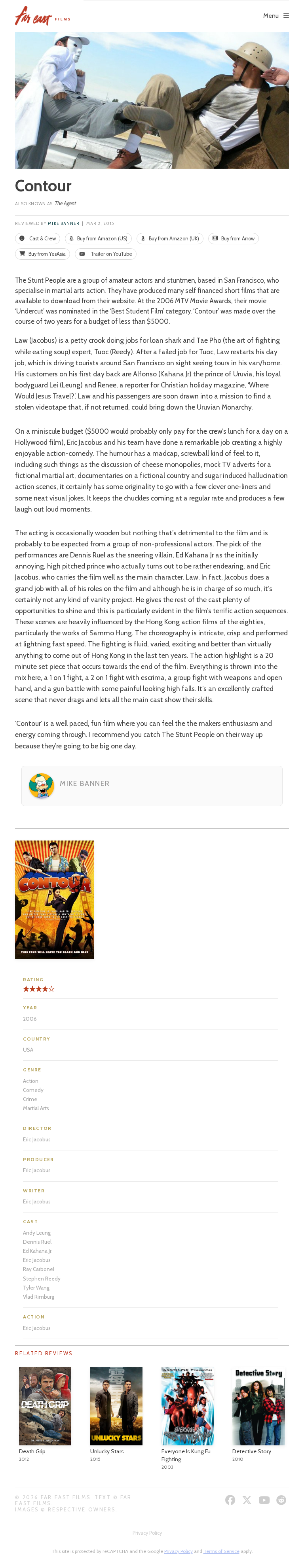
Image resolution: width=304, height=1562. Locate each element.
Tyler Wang (36, 1287)
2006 (30, 1019)
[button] (186, 10)
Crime (30, 1099)
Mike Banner (64, 223)
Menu (271, 15)
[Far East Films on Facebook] (231, 1500)
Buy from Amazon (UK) (173, 239)
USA (28, 1049)
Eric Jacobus (37, 1139)
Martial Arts (36, 1108)
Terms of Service (221, 1551)
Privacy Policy (147, 1533)
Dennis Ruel (37, 1242)
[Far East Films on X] (248, 1500)
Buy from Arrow (237, 239)
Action (30, 1081)
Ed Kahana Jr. (38, 1251)
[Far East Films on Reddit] (282, 1500)
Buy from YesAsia (46, 254)
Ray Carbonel (38, 1269)
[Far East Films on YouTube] (265, 1500)
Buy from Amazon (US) (101, 239)
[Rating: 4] (35, 992)
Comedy (33, 1090)
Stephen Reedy (42, 1278)
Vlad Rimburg (38, 1297)
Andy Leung (37, 1233)
